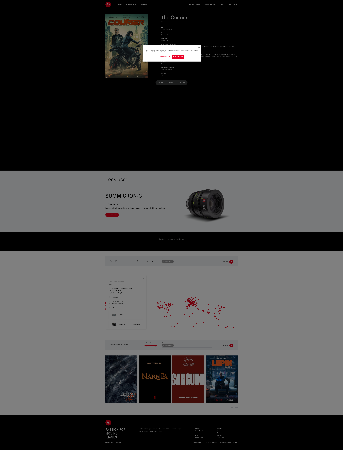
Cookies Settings (165, 56)
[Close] (199, 47)
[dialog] (172, 53)
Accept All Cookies (178, 56)
